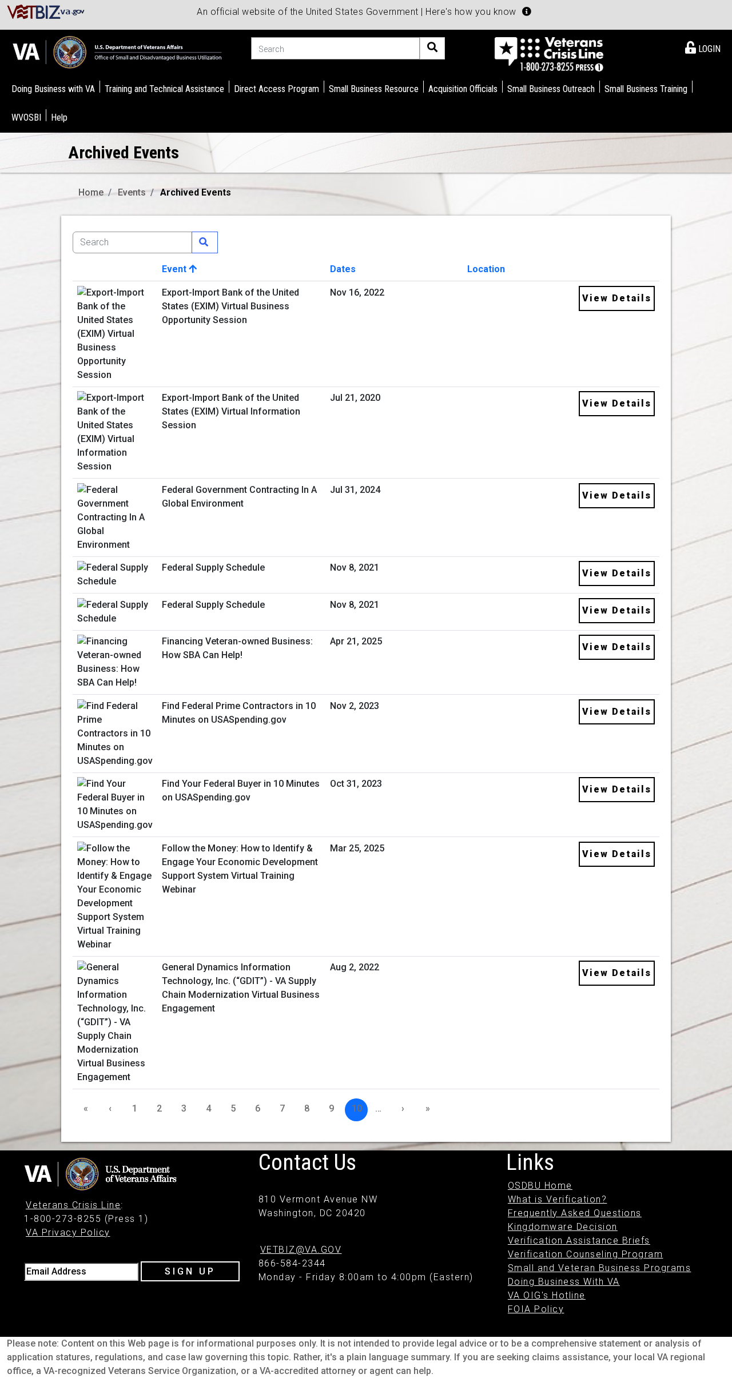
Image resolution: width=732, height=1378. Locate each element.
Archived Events (195, 192)
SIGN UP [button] (190, 1271)
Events (132, 192)
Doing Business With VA (564, 1281)
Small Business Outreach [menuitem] (551, 88)
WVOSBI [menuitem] (26, 117)
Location (486, 269)
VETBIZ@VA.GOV (301, 1249)
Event (175, 269)
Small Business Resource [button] (374, 88)
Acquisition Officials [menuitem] (463, 88)
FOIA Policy (536, 1309)
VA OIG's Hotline (547, 1295)
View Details (616, 298)
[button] (527, 11)
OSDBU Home (540, 1185)
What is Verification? (557, 1199)
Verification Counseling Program (585, 1254)
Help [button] (59, 117)
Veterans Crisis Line (73, 1205)
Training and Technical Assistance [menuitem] (164, 88)
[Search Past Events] (205, 242)
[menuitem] (703, 47)
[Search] (432, 48)
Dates (343, 269)
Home (91, 192)
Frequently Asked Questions (575, 1213)
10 (357, 1108)
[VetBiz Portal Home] (46, 11)
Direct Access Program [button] (276, 88)
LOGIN (708, 48)
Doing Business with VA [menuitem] (53, 88)
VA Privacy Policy (68, 1232)
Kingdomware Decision (563, 1226)
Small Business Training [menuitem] (645, 88)
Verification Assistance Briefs (579, 1240)
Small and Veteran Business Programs (599, 1267)
